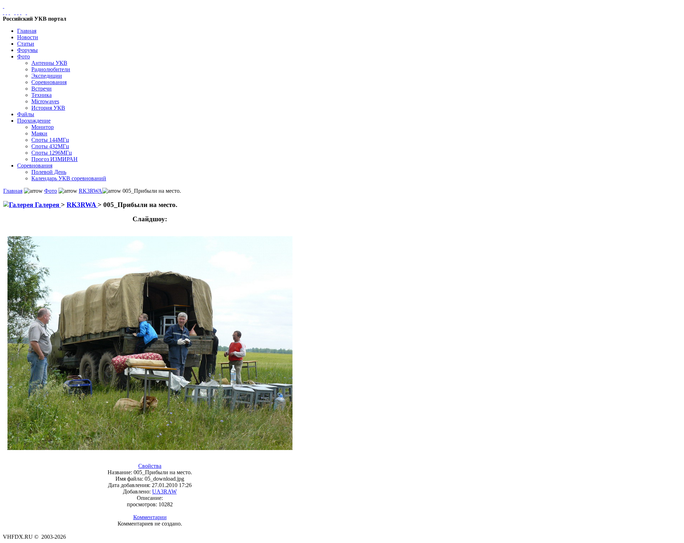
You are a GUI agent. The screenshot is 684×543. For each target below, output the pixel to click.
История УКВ (48, 108)
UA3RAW (164, 491)
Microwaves (45, 101)
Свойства (149, 466)
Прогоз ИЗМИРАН (54, 159)
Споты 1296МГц (51, 153)
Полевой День (48, 172)
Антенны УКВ (49, 63)
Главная (26, 31)
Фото (23, 56)
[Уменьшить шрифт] (20, 12)
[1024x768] (6, 12)
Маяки (39, 133)
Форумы (27, 50)
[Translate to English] (26, 12)
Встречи (41, 89)
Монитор (42, 127)
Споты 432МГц (50, 146)
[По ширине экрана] (3, 12)
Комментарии (150, 517)
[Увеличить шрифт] (15, 12)
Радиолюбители (50, 69)
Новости (27, 37)
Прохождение (34, 121)
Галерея (47, 204)
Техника (41, 95)
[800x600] (9, 12)
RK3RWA (90, 191)
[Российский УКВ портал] (3, 6)
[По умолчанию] (18, 12)
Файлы (25, 114)
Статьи (25, 44)
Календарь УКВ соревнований (68, 178)
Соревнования (49, 82)
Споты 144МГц (50, 140)
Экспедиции (46, 76)
